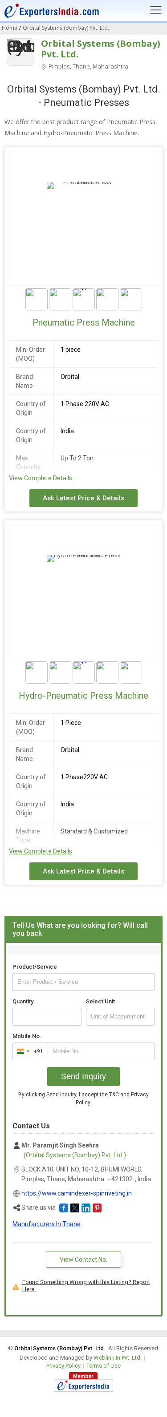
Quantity (22, 1001)
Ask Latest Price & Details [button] (83, 498)
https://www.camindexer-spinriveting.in (76, 1193)
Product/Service (34, 966)
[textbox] (120, 1017)
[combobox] (28, 1051)
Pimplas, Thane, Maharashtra (87, 66)
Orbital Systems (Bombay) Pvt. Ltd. (100, 48)
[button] (63, 1208)
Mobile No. (26, 1036)
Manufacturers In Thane (46, 1224)
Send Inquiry (83, 1076)
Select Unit (100, 1001)
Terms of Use (103, 1365)
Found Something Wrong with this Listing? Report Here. (86, 1285)
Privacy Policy (63, 1365)
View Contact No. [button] (83, 1259)
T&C (114, 1094)
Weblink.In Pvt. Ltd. (118, 1357)
